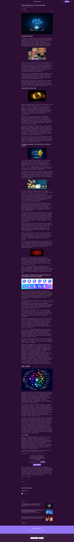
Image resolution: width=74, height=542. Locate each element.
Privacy (37, 535)
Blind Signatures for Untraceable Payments (34, 64)
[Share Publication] (63, 1)
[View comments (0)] (25, 11)
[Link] (20, 36)
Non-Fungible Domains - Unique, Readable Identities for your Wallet (31, 518)
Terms (39, 535)
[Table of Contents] (1, 271)
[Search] (61, 1)
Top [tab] (22, 501)
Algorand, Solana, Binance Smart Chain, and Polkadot (40, 301)
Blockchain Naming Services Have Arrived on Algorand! (32, 517)
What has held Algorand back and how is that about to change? (30, 505)
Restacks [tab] (27, 490)
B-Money (46, 81)
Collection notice (43, 535)
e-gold (38, 74)
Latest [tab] (25, 501)
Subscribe (67, 1)
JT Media (24, 8)
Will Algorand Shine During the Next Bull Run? (31, 504)
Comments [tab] (23, 490)
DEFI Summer (26, 329)
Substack (32, 540)
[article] (37, 505)
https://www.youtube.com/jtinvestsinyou (37, 453)
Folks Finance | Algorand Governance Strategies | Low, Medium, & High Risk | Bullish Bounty (32, 511)
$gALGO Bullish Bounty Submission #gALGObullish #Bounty (30, 512)
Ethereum (34, 163)
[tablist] (25, 491)
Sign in (71, 1)
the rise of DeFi (38, 311)
